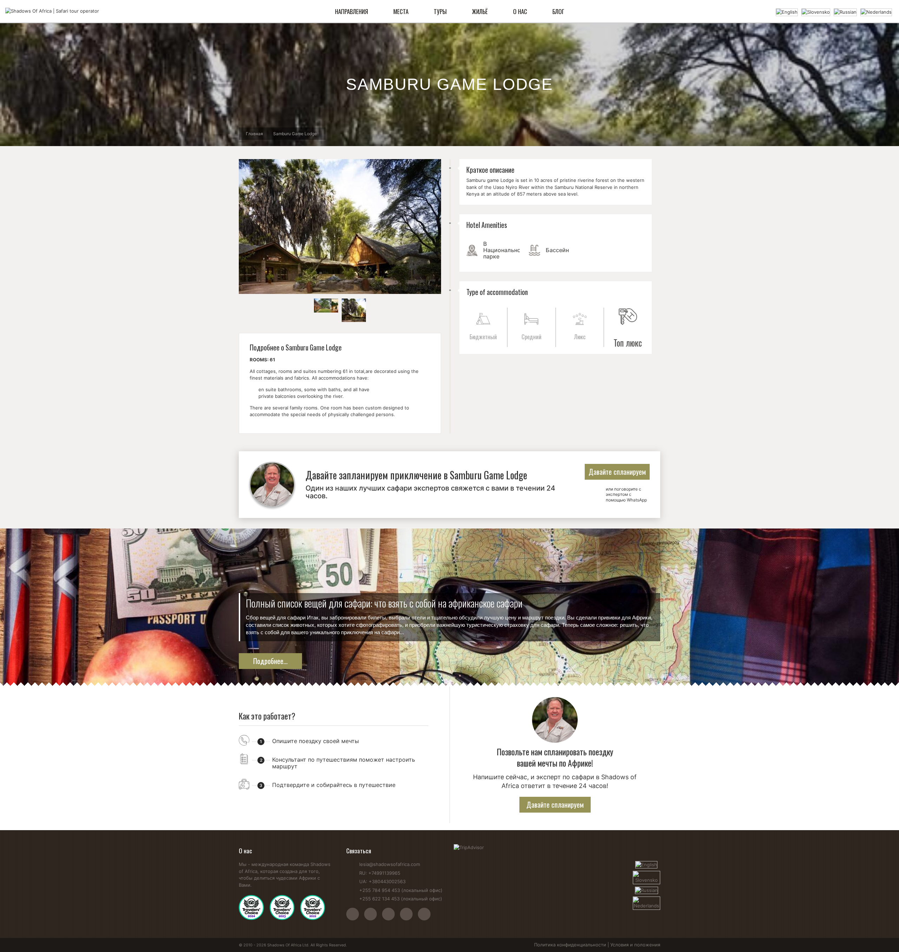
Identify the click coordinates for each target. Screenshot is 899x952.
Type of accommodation (497, 292)
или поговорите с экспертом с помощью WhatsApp (626, 494)
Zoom (340, 226)
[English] (787, 11)
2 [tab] (438, 675)
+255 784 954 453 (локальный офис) (400, 890)
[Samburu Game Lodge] (326, 305)
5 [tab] (470, 675)
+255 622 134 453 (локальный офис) (400, 898)
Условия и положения (635, 944)
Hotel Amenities (486, 225)
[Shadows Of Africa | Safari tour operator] (52, 11)
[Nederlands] (876, 11)
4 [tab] (460, 675)
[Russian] (845, 11)
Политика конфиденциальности (570, 944)
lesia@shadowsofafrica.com (389, 864)
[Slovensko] (815, 11)
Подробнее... (270, 661)
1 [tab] (428, 675)
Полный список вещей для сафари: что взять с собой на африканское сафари (384, 603)
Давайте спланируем (617, 471)
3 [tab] (449, 675)
